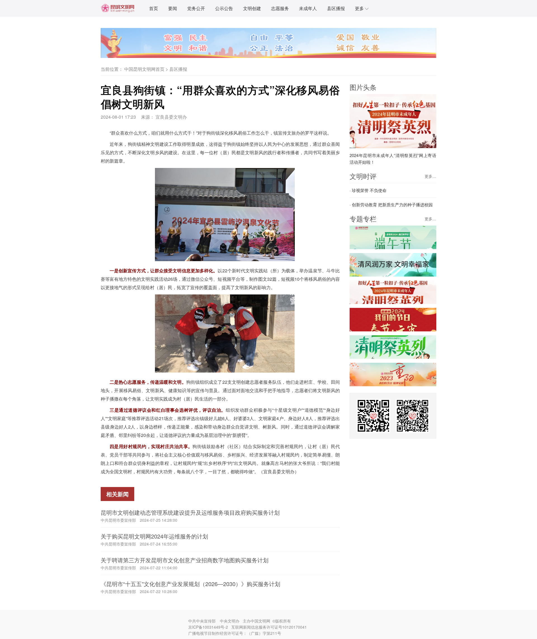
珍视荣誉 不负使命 (369, 190)
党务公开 (196, 8)
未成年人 (308, 8)
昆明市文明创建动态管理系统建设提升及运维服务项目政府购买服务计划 (190, 512)
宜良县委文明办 (171, 117)
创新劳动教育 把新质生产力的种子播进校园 (392, 204)
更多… (430, 176)
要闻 (172, 8)
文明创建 (252, 8)
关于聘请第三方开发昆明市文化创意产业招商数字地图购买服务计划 (184, 560)
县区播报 (336, 8)
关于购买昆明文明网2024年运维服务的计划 (154, 536)
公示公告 (224, 8)
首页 (153, 8)
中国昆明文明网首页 (144, 69)
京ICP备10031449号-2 (208, 627)
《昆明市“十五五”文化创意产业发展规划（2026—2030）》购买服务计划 (190, 584)
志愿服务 (280, 8)
